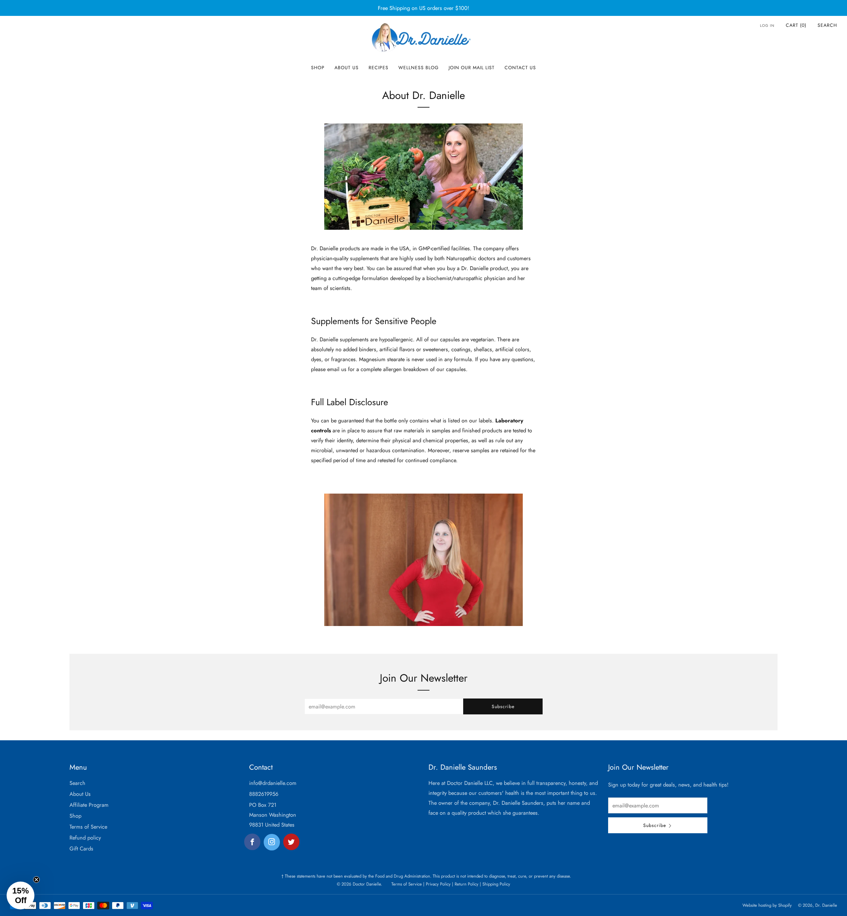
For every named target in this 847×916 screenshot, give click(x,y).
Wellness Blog (418, 67)
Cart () (796, 25)
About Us (346, 67)
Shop (318, 67)
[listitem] (423, 8)
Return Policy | (467, 884)
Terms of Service (88, 827)
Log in (767, 25)
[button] (20, 895)
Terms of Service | (407, 884)
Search (827, 25)
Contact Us (520, 67)
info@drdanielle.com (272, 783)
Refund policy (85, 838)
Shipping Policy (495, 884)
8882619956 (263, 794)
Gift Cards (81, 848)
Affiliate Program (89, 805)
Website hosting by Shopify (767, 905)
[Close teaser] (36, 879)
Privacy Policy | (438, 884)
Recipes (378, 67)
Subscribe (503, 706)
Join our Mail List (472, 67)
